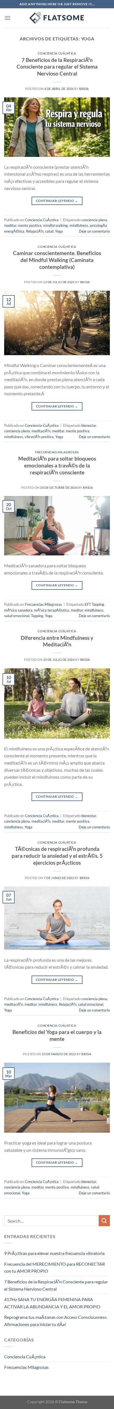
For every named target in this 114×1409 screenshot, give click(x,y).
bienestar (88, 425)
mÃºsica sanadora (18, 610)
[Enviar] (104, 1220)
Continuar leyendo (57, 201)
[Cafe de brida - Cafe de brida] (57, 18)
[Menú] (7, 18)
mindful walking (55, 225)
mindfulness (78, 225)
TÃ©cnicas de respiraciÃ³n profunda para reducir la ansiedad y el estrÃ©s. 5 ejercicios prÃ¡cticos (57, 856)
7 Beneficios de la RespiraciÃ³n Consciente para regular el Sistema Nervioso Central (57, 67)
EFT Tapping (94, 604)
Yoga (59, 231)
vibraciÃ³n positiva (39, 437)
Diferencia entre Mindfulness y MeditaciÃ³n (57, 641)
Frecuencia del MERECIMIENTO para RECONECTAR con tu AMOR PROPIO (54, 1267)
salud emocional (16, 615)
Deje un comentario (94, 231)
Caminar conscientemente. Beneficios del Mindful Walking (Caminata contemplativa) (57, 260)
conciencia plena (94, 220)
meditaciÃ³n (41, 431)
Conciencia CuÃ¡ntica (57, 53)
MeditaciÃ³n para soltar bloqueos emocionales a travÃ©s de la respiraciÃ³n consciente (57, 465)
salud (49, 231)
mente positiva (30, 225)
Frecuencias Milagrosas (57, 452)
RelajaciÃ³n (34, 231)
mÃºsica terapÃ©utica (51, 610)
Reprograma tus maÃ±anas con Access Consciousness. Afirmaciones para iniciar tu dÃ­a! (55, 1320)
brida (84, 88)
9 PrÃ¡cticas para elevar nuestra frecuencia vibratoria (54, 1253)
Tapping (37, 615)
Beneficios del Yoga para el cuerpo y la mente (57, 1035)
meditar (10, 225)
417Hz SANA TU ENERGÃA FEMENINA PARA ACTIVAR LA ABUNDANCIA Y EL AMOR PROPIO (52, 1303)
